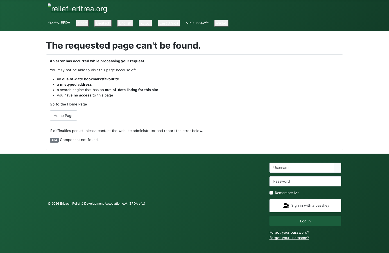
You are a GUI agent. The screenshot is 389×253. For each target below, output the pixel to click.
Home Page (63, 115)
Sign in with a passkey (309, 205)
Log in (305, 221)
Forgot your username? (289, 237)
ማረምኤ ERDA (59, 22)
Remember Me (287, 192)
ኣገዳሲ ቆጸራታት (197, 22)
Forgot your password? (289, 232)
